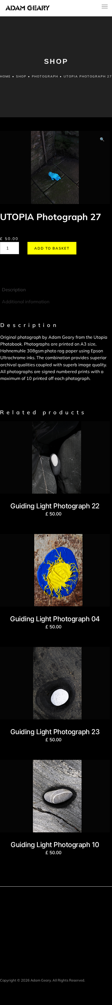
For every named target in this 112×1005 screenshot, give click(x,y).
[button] (102, 139)
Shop (21, 76)
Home (5, 76)
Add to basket (52, 248)
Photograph (45, 76)
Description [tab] (14, 289)
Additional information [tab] (25, 301)
